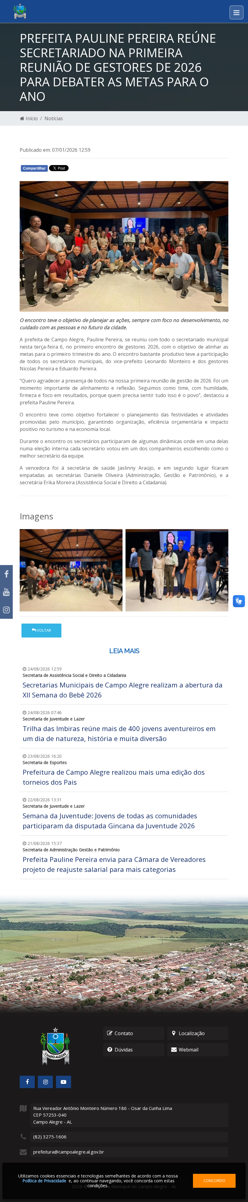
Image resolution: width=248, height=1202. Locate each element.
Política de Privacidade (44, 1181)
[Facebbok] (27, 1082)
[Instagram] (6, 610)
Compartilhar (34, 168)
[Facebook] (6, 574)
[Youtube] (6, 592)
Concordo (214, 1180)
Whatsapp (91, 169)
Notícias (53, 118)
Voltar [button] (43, 630)
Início (31, 118)
